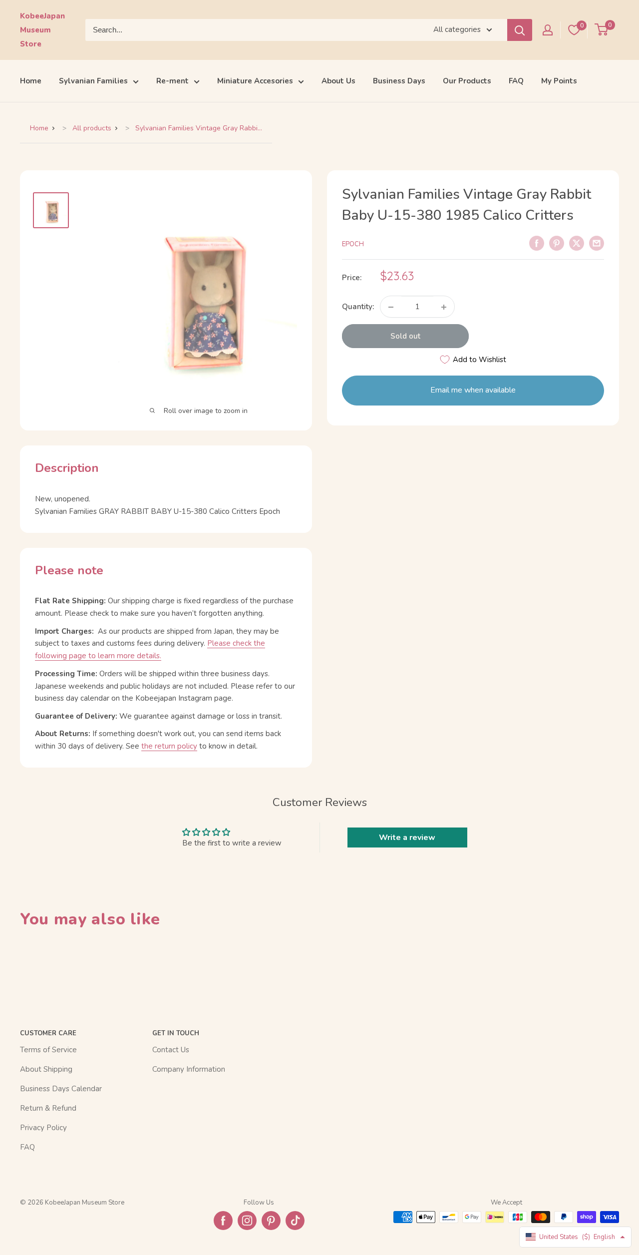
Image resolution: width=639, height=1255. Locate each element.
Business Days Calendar (61, 1089)
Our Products (467, 81)
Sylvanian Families (93, 81)
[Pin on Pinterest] (556, 242)
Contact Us (170, 1050)
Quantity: (358, 307)
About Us (338, 81)
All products (91, 128)
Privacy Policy (43, 1128)
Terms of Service (48, 1050)
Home (30, 81)
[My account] (548, 29)
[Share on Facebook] (536, 242)
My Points (559, 81)
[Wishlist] (574, 29)
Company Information (188, 1069)
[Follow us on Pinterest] (271, 1220)
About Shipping (46, 1069)
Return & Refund (48, 1108)
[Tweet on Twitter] (576, 242)
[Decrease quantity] (390, 307)
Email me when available (473, 390)
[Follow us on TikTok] (295, 1220)
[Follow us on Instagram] (247, 1220)
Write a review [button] (407, 837)
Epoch (353, 244)
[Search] (519, 30)
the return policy (169, 746)
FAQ (516, 81)
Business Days (399, 81)
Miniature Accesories (255, 81)
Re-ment (172, 81)
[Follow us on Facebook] (223, 1220)
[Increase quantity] (443, 307)
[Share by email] (596, 242)
